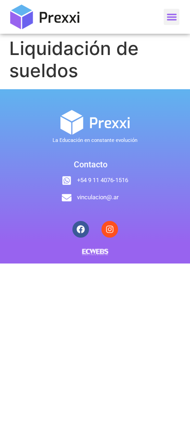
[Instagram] (109, 229)
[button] (172, 17)
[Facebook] (80, 229)
